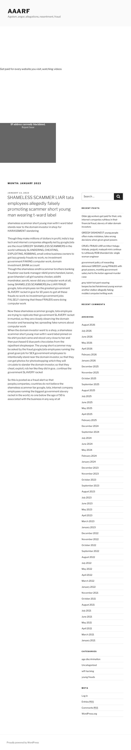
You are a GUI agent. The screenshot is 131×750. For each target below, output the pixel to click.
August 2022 (88, 557)
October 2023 (89, 479)
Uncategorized (89, 665)
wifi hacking (88, 671)
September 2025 (90, 384)
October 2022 (89, 545)
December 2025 (90, 366)
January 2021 (88, 640)
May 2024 (87, 450)
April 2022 (87, 575)
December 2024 (90, 426)
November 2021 (90, 592)
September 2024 (90, 432)
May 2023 (87, 509)
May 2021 (87, 622)
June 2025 (87, 402)
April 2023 (87, 515)
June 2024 (87, 443)
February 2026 (89, 354)
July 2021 (86, 610)
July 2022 (86, 563)
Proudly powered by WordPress (23, 742)
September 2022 (90, 551)
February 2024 (89, 455)
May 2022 (87, 568)
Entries (88, 701)
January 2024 (89, 461)
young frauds (88, 677)
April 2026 (87, 348)
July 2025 (87, 396)
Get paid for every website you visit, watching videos (31, 69)
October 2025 (89, 378)
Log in (85, 695)
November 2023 (90, 473)
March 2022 (88, 580)
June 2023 (87, 503)
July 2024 (87, 438)
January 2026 (89, 360)
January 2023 (89, 527)
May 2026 (87, 342)
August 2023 (88, 491)
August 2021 (88, 604)
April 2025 (87, 414)
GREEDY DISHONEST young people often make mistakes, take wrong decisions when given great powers (100, 236)
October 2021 (89, 598)
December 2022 (90, 533)
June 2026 (87, 336)
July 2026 (87, 330)
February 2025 (89, 420)
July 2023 (87, 497)
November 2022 (90, 539)
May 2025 (87, 408)
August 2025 (88, 390)
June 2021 (87, 616)
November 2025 (90, 372)
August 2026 (88, 324)
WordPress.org (89, 713)
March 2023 (88, 521)
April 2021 (87, 628)
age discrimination (91, 659)
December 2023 (90, 467)
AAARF (19, 11)
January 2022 (89, 586)
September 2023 (90, 485)
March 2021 (88, 634)
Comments (90, 707)
